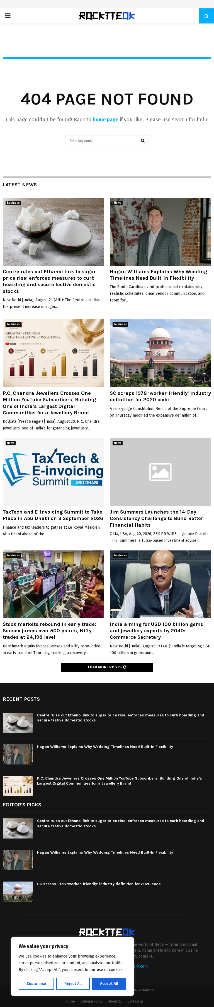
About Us (115, 1001)
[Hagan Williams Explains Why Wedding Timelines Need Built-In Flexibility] (160, 232)
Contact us (135, 1001)
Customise (36, 983)
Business (13, 203)
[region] (72, 966)
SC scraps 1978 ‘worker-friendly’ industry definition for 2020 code (160, 396)
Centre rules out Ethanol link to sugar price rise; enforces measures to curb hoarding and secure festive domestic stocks (49, 281)
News (117, 203)
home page (105, 120)
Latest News (20, 185)
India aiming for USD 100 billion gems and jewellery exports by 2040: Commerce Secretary (156, 630)
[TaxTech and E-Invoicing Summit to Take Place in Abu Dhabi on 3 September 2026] (53, 472)
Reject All (73, 983)
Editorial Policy (92, 1001)
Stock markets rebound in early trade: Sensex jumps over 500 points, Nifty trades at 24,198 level (49, 630)
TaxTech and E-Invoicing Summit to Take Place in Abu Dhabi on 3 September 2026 (53, 515)
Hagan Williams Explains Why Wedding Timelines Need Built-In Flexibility (158, 275)
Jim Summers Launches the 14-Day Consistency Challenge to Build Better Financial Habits (156, 518)
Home (70, 1001)
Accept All (109, 983)
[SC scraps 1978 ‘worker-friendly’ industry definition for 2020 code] (160, 353)
